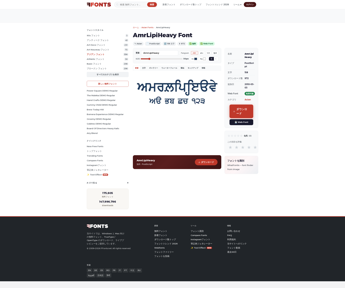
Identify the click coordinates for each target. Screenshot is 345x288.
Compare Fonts (95, 160)
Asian (248, 99)
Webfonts (159, 248)
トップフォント (94, 151)
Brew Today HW (95, 109)
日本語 (100, 275)
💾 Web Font (241, 122)
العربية (91, 275)
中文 (132, 270)
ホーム (136, 27)
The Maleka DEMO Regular (101, 95)
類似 (182, 68)
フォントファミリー (164, 252)
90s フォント (93, 35)
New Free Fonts (95, 146)
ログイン (250, 4)
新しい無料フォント (107, 83)
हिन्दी (108, 275)
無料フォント (160, 231)
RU (139, 270)
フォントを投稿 (161, 256)
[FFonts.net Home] (99, 4)
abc (201, 53)
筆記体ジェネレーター (97, 170)
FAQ (229, 235)
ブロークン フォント (97, 68)
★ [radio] (230, 147)
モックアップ (193, 68)
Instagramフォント (96, 165)
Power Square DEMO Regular (102, 90)
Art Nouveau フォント (98, 49)
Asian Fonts (147, 27)
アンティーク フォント (98, 40)
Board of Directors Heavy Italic (103, 128)
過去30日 (232, 252)
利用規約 (231, 239)
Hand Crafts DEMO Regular (101, 100)
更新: (138, 53)
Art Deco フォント (96, 45)
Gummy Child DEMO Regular (102, 105)
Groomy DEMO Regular (99, 119)
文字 (144, 68)
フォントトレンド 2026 (217, 4)
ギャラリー (153, 68)
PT (125, 270)
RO (107, 270)
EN (89, 270)
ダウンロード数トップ (190, 4)
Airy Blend (92, 133)
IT (120, 270)
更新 (137, 68)
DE (95, 270)
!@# (215, 53)
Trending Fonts (95, 156)
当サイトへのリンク (237, 243)
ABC (194, 53)
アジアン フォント (96, 54)
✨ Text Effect (97, 174)
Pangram (185, 53)
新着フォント (169, 4)
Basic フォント (94, 64)
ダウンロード (207, 162)
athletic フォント (95, 59)
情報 (203, 68)
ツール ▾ (237, 4)
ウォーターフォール (169, 68)
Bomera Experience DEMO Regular (105, 114)
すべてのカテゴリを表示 (108, 74)
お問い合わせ (233, 231)
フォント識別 (197, 231)
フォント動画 (233, 248)
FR (114, 270)
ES (102, 270)
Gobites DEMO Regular (99, 123)
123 (208, 53)
